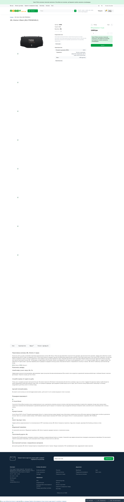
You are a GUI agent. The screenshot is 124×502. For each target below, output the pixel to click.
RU (102, 5)
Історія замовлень (40, 472)
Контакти (48, 5)
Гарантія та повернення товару (31, 5)
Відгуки (32, 345)
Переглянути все (58, 60)
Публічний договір (60, 480)
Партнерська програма (81, 474)
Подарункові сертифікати (82, 472)
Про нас (11, 5)
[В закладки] (111, 33)
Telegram (100, 10)
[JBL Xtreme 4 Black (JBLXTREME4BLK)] (31, 38)
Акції (97, 470)
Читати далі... (58, 43)
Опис (13, 345)
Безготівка (42, 5)
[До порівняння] (108, 33)
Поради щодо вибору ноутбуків (43, 488)
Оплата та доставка (60, 484)
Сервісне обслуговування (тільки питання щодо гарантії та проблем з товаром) (47, 501)
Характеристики (22, 345)
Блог (52, 5)
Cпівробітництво (40, 482)
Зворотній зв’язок (60, 472)
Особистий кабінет (109, 5)
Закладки (38, 474)
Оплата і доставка (19, 5)
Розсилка (58, 470)
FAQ (37, 480)
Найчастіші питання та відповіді (13, 501)
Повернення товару (60, 474)
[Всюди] (72, 11)
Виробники (78, 470)
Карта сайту (98, 472)
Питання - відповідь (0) (43, 345)
